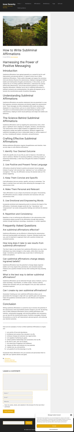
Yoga (53, 3)
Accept (54, 426)
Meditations (28, 3)
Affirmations (37, 3)
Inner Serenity (9, 4)
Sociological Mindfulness (11, 361)
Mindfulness (46, 3)
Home (19, 3)
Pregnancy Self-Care (10, 360)
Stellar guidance (21, 8)
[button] (71, 415)
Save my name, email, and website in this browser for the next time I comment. (24, 406)
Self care (60, 3)
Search (29, 422)
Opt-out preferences (53, 429)
